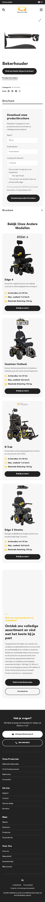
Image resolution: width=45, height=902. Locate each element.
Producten (6, 832)
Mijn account (7, 867)
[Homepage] (22, 10)
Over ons (5, 851)
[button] (8, 91)
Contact (5, 798)
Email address (12, 147)
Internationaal (7, 862)
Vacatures (6, 827)
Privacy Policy (11, 190)
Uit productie (7, 838)
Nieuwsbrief (6, 856)
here (21, 182)
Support (5, 793)
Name (9, 135)
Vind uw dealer (7, 2)
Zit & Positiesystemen (10, 769)
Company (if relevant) (15, 158)
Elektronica (6, 774)
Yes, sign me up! (18, 176)
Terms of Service (23, 190)
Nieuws (5, 822)
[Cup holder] (22, 37)
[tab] (22, 101)
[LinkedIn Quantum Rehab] (22, 880)
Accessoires (16, 87)
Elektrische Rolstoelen (10, 764)
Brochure (5, 809)
